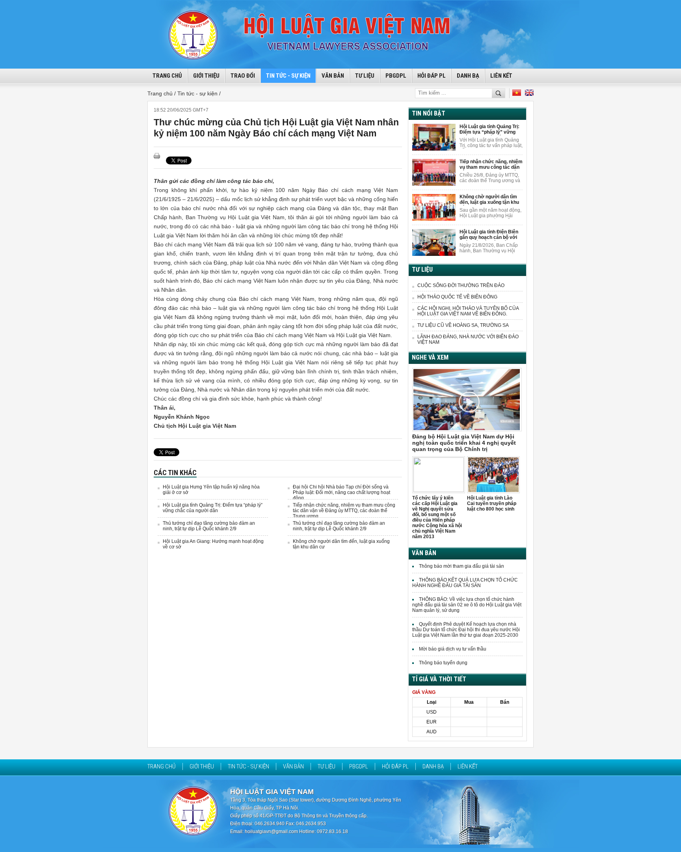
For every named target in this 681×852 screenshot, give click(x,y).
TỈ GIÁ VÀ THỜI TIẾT (439, 679)
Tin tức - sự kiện (288, 75)
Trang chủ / (162, 93)
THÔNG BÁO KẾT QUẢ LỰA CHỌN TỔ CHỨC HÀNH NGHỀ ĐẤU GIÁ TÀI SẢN (465, 582)
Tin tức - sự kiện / (199, 93)
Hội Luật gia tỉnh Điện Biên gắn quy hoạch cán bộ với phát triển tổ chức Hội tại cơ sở (491, 234)
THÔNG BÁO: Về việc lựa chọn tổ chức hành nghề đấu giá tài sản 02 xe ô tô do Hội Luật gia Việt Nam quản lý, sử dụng (466, 605)
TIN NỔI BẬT (428, 113)
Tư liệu (364, 75)
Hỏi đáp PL (431, 75)
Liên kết (501, 75)
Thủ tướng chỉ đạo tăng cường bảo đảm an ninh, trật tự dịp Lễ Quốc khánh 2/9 (209, 525)
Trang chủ (161, 766)
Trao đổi (243, 75)
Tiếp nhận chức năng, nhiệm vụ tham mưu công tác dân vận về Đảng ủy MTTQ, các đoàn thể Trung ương (344, 510)
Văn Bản (333, 75)
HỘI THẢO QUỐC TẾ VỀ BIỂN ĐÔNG (457, 297)
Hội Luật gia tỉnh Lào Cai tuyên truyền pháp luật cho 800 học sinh (491, 503)
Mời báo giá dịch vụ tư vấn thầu (452, 649)
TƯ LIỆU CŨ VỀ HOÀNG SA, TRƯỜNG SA (463, 325)
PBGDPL (395, 75)
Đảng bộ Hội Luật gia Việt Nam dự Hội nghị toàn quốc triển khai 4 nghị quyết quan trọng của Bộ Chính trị (464, 442)
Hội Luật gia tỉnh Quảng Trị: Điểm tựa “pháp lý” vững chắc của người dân (212, 507)
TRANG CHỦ (167, 75)
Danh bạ (468, 75)
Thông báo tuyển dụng (443, 663)
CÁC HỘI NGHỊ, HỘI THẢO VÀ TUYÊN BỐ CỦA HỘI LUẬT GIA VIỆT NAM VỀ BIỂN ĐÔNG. (468, 311)
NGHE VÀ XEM (430, 357)
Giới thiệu (206, 75)
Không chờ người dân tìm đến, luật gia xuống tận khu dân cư (489, 199)
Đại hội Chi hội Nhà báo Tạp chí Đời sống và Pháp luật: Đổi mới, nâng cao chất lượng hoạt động (341, 492)
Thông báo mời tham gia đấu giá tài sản (461, 566)
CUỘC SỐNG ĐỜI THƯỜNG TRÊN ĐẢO (460, 285)
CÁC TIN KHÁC (175, 472)
